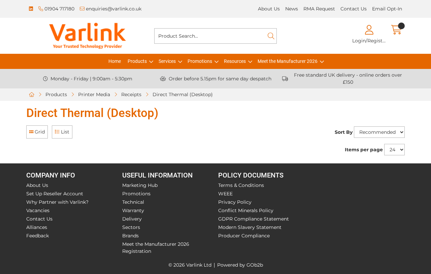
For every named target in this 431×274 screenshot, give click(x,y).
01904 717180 (58, 9)
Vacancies (37, 210)
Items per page (364, 150)
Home (114, 61)
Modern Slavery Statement (249, 227)
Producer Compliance (244, 236)
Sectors (131, 227)
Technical (133, 202)
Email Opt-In (387, 9)
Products (137, 61)
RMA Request (319, 9)
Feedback (37, 236)
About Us (269, 9)
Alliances (36, 227)
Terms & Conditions (241, 185)
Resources (235, 61)
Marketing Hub (140, 185)
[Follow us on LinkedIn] (31, 9)
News (291, 9)
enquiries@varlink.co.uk (113, 9)
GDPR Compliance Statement (253, 219)
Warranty (133, 210)
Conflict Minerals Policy (245, 210)
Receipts (131, 94)
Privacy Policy (235, 202)
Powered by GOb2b (240, 265)
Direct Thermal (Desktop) (183, 94)
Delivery (132, 219)
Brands (130, 236)
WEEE (225, 194)
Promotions (200, 61)
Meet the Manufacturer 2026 (288, 61)
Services (167, 61)
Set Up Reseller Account (54, 194)
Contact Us (353, 9)
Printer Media (94, 94)
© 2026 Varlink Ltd (189, 265)
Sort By (344, 132)
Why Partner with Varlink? (57, 202)
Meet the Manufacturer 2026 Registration (155, 247)
